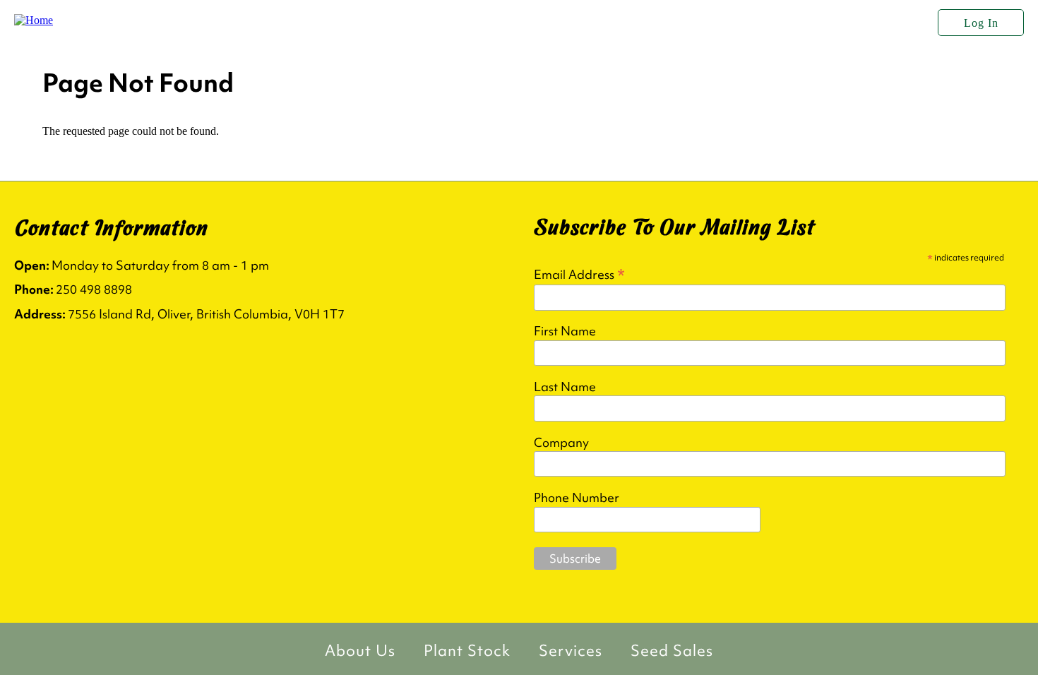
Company (561, 442)
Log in (981, 23)
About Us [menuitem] (360, 650)
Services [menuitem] (570, 650)
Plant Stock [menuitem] (467, 650)
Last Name (565, 387)
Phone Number (576, 497)
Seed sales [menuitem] (672, 650)
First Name (565, 331)
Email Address (579, 273)
